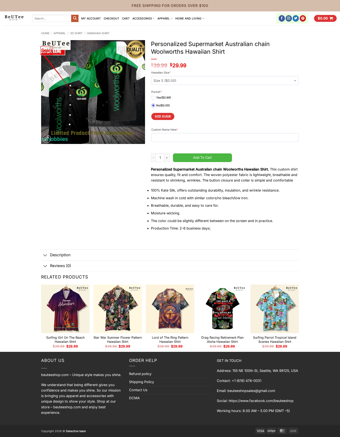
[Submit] (75, 18)
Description (60, 255)
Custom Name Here (164, 129)
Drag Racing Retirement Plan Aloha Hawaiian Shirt (222, 340)
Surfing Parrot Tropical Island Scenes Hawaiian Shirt (274, 340)
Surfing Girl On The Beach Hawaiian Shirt (65, 340)
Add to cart (202, 157)
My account (91, 18)
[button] (325, 18)
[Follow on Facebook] (282, 18)
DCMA (134, 398)
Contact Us (138, 390)
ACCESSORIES (142, 18)
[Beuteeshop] (14, 18)
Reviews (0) (60, 265)
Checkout (111, 18)
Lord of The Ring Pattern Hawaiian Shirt (170, 340)
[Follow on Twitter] (296, 18)
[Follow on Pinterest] (303, 18)
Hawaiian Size (161, 72)
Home (45, 33)
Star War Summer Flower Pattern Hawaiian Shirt (117, 340)
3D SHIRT (76, 33)
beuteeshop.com (54, 375)
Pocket (156, 91)
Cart (126, 18)
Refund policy (140, 374)
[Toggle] (45, 255)
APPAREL (163, 18)
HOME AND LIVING (188, 18)
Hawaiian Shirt (98, 33)
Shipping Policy (141, 382)
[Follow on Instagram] (288, 18)
